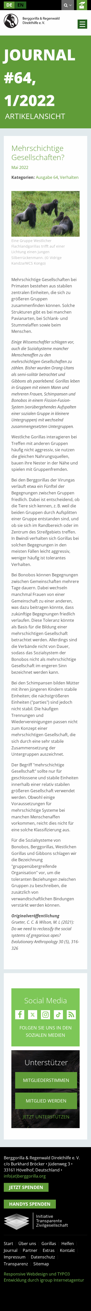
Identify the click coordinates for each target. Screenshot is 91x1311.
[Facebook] (19, 1014)
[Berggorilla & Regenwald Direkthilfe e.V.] (31, 20)
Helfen (67, 1243)
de (9, 5)
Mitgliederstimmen (46, 1080)
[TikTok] (58, 1014)
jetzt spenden (82, 5)
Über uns (27, 1243)
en (20, 5)
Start (8, 1243)
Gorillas (48, 1243)
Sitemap (41, 1264)
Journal (10, 1250)
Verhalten (69, 177)
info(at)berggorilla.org (25, 1176)
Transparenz (16, 1264)
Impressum (15, 1257)
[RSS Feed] (71, 1014)
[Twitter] (32, 1014)
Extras (49, 1250)
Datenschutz (43, 1257)
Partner (30, 1250)
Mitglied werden (46, 1101)
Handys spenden (30, 1204)
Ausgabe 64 (47, 177)
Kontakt (67, 1250)
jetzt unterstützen (46, 1117)
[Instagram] (45, 1014)
